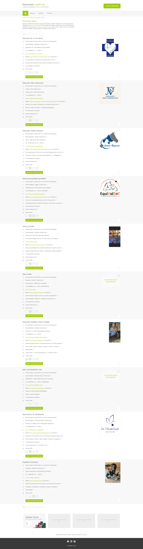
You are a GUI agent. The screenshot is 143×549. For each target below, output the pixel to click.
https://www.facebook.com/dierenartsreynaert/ (41, 149)
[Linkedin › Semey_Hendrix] (33, 263)
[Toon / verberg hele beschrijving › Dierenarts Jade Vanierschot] (50, 104)
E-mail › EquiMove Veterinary (32, 477)
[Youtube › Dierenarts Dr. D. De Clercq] (37, 72)
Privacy (74, 545)
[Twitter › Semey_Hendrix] (26, 263)
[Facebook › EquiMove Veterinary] (30, 496)
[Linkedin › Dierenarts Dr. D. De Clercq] (33, 72)
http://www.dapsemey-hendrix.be (38, 244)
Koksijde (37, 328)
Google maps (44, 44)
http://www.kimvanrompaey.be (37, 388)
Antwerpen (28, 280)
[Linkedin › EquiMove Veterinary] (33, 496)
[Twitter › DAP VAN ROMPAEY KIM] (26, 403)
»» (42, 34)
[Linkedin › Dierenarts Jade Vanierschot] (33, 120)
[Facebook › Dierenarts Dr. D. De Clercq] (30, 72)
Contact (49, 13)
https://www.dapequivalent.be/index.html (39, 197)
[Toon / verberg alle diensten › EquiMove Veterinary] (50, 487)
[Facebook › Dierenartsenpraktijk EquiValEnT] (30, 215)
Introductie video (53, 352)
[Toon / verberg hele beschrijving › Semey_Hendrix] (50, 248)
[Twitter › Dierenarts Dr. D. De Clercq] (26, 72)
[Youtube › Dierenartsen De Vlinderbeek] (37, 451)
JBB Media (70, 545)
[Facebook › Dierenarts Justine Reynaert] (30, 168)
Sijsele (36, 136)
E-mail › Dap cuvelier (30, 289)
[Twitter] (68, 541)
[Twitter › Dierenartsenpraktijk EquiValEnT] (26, 215)
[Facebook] (71, 541)
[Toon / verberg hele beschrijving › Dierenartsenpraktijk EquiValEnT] (50, 200)
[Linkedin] (74, 541)
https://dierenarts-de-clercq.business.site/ (40, 56)
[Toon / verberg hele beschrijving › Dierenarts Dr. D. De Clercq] (50, 60)
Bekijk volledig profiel (34, 76)
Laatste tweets (29, 352)
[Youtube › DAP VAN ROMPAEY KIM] (37, 403)
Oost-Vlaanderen (29, 375)
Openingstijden (29, 349)
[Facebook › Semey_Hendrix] (30, 263)
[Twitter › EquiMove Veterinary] (26, 496)
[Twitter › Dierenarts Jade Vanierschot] (26, 120)
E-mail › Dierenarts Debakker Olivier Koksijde (36, 337)
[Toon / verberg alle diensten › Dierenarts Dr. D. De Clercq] (50, 63)
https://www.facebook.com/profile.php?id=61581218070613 (44, 101)
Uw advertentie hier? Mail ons (59, 520)
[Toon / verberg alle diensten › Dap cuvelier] (50, 299)
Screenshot (54, 56)
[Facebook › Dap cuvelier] (30, 311)
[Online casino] (35, 521)
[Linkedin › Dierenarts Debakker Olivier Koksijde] (33, 359)
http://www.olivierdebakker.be (37, 340)
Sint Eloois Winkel (39, 420)
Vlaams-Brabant (29, 44)
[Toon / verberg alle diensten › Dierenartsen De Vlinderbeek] (50, 439)
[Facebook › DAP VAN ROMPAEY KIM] (30, 403)
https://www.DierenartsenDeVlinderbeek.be (40, 432)
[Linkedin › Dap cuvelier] (33, 311)
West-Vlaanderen (29, 136)
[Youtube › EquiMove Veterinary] (37, 496)
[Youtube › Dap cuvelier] (37, 311)
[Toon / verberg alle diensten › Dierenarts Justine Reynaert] (50, 155)
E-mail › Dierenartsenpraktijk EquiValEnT (35, 194)
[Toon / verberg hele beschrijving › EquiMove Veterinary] (50, 484)
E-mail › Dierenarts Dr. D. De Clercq (34, 53)
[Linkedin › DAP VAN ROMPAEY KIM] (33, 403)
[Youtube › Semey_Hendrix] (37, 263)
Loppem (37, 184)
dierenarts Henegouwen (35, 25)
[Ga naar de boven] (119, 76)
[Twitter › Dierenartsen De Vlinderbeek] (26, 451)
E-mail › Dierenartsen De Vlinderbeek (34, 429)
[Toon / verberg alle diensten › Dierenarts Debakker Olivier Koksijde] (50, 346)
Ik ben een (112, 6)
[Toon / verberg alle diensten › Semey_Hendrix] (50, 251)
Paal (32, 89)
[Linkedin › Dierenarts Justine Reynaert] (33, 168)
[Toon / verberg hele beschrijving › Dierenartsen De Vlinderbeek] (50, 436)
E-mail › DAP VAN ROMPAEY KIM (33, 385)
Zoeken (41, 13)
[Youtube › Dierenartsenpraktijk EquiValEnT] (37, 215)
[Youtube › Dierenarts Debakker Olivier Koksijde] (37, 359)
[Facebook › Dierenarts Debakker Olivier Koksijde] (30, 359)
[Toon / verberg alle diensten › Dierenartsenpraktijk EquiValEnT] (50, 203)
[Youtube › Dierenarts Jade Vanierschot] (37, 120)
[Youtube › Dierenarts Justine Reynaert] (37, 168)
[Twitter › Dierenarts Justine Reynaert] (26, 168)
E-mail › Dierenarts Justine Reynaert (34, 146)
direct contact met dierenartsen (41, 27)
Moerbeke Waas (39, 375)
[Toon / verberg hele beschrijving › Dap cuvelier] (50, 296)
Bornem (34, 280)
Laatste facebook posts (31, 113)
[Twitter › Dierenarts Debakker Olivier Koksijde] (26, 359)
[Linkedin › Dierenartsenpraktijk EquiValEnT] (33, 215)
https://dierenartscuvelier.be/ (37, 292)
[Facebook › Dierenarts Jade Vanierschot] (30, 120)
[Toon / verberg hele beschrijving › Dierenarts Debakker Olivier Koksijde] (50, 343)
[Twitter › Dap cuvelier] (26, 311)
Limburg (27, 89)
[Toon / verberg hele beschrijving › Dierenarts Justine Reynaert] (50, 152)
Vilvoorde (36, 232)
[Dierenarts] (25, 13)
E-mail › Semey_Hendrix (31, 241)
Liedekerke (37, 44)
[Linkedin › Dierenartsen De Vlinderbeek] (33, 451)
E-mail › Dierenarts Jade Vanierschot (34, 98)
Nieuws (32, 13)
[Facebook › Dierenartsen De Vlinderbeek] (30, 451)
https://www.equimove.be (36, 480)
